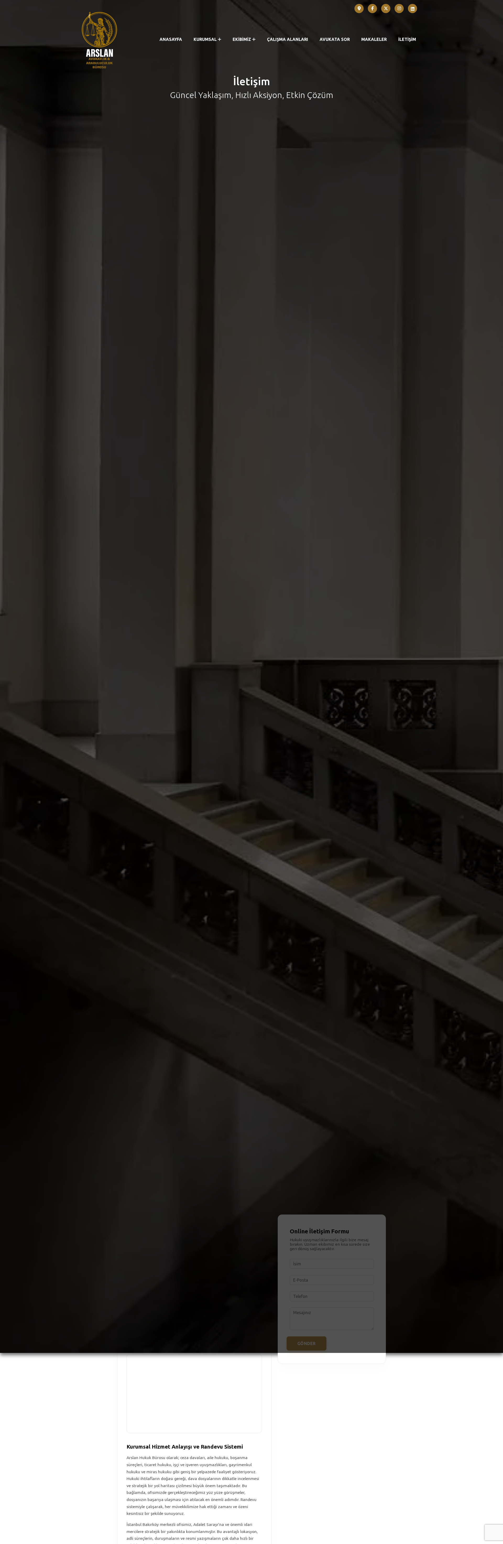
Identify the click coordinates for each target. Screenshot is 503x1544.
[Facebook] (372, 8)
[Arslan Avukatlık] (99, 39)
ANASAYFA (171, 39)
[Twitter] (386, 8)
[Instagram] (399, 8)
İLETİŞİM (407, 39)
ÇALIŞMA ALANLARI (287, 39)
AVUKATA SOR (335, 39)
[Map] (359, 8)
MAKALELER (374, 39)
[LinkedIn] (413, 8)
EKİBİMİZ (242, 39)
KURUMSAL (205, 39)
